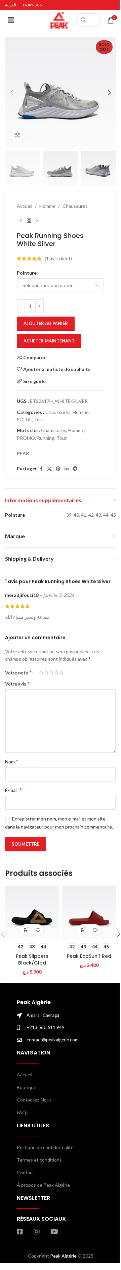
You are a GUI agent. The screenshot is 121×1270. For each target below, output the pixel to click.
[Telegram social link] (75, 468)
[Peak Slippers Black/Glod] (32, 912)
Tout (39, 419)
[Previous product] (21, 221)
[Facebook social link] (41, 468)
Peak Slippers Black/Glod (32, 959)
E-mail (13, 790)
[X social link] (49, 468)
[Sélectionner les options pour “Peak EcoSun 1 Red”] (83, 930)
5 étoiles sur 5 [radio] (61, 672)
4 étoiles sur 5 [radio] (56, 672)
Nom (11, 761)
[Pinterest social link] (58, 468)
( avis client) (58, 258)
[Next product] (37, 221)
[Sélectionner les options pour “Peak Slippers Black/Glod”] (26, 930)
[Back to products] (29, 221)
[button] (10, 20)
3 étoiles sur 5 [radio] (51, 672)
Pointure (27, 273)
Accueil (24, 206)
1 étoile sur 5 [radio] (41, 672)
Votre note (18, 672)
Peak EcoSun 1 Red (89, 956)
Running (45, 438)
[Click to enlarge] (17, 135)
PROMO (26, 438)
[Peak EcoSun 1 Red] (89, 912)
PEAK (23, 453)
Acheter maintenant (49, 340)
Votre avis (17, 683)
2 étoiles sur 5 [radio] (46, 672)
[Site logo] (59, 19)
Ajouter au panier (46, 323)
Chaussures (75, 206)
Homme (47, 206)
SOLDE (24, 419)
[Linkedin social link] (67, 468)
